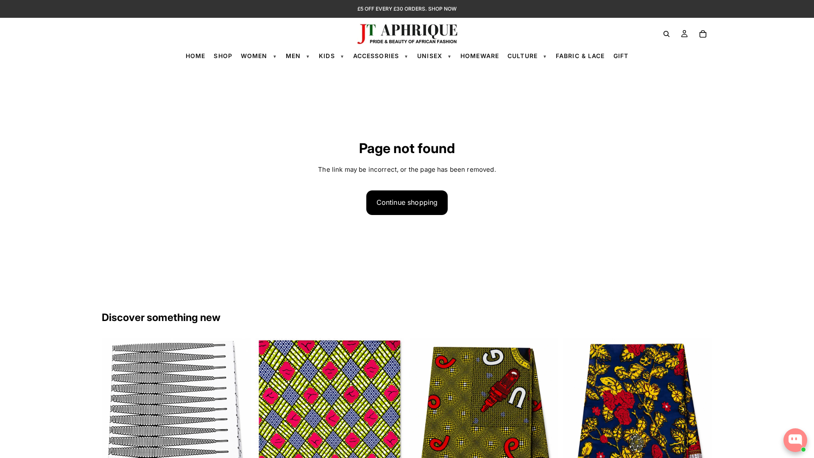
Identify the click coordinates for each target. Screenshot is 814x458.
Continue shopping (407, 202)
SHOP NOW (442, 9)
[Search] (666, 34)
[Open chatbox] (795, 440)
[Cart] (703, 34)
